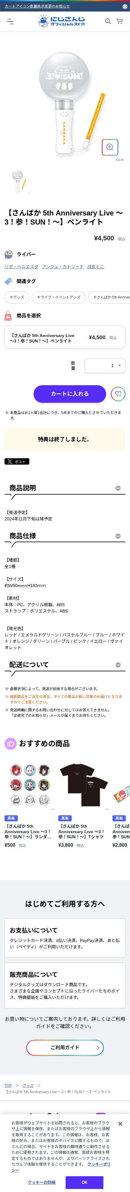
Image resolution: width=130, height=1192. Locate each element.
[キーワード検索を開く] (108, 21)
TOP (8, 1085)
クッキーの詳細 (42, 1182)
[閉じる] (120, 1123)
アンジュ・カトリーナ (63, 266)
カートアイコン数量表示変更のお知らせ (37, 6)
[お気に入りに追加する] (118, 394)
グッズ (28, 1085)
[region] (65, 1153)
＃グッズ (17, 297)
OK (84, 1182)
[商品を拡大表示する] (110, 147)
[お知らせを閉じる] (125, 6)
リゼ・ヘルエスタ (21, 266)
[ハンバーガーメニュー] (10, 21)
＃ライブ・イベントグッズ (58, 297)
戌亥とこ (95, 266)
